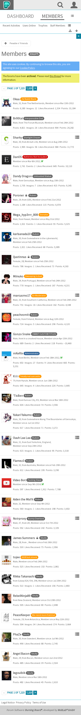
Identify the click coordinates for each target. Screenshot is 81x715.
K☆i (15, 376)
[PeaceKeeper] (6, 618)
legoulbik (19, 673)
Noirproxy (19, 518)
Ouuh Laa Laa (21, 438)
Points (64, 108)
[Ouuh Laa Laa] (6, 441)
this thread (55, 76)
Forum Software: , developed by (40, 710)
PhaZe (17, 634)
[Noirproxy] (6, 521)
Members (52, 16)
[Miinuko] (6, 279)
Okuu (16, 99)
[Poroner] (6, 198)
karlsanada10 (22, 234)
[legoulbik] (6, 676)
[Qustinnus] (6, 260)
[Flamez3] (6, 463)
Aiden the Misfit (23, 499)
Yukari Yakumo (22, 415)
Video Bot (19, 480)
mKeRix (18, 353)
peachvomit (21, 315)
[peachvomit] (6, 317)
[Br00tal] (6, 121)
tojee (16, 557)
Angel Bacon (21, 653)
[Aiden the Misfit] (6, 502)
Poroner (18, 195)
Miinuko (18, 276)
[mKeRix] (6, 356)
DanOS (17, 157)
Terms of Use (39, 702)
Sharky (17, 137)
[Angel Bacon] (6, 656)
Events (29, 166)
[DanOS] (6, 160)
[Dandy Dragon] (6, 179)
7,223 (29, 88)
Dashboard (20, 16)
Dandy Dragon (22, 176)
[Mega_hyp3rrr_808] (6, 217)
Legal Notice (8, 702)
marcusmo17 (21, 295)
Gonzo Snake (21, 334)
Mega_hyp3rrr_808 (25, 215)
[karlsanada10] (6, 237)
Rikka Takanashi (23, 576)
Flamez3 (18, 461)
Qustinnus (19, 257)
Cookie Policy (27, 68)
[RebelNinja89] (6, 598)
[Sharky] (6, 140)
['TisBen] (6, 398)
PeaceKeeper (21, 615)
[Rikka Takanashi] (6, 579)
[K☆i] (6, 379)
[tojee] (6, 560)
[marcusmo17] (6, 298)
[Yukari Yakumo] (6, 418)
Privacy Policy (23, 702)
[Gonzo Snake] (6, 337)
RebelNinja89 (21, 596)
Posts (16, 108)
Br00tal (18, 118)
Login (74, 5)
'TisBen (18, 395)
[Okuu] (6, 102)
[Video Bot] (6, 483)
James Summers (24, 538)
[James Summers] (6, 541)
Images (30, 108)
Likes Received (46, 108)
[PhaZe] (6, 637)
